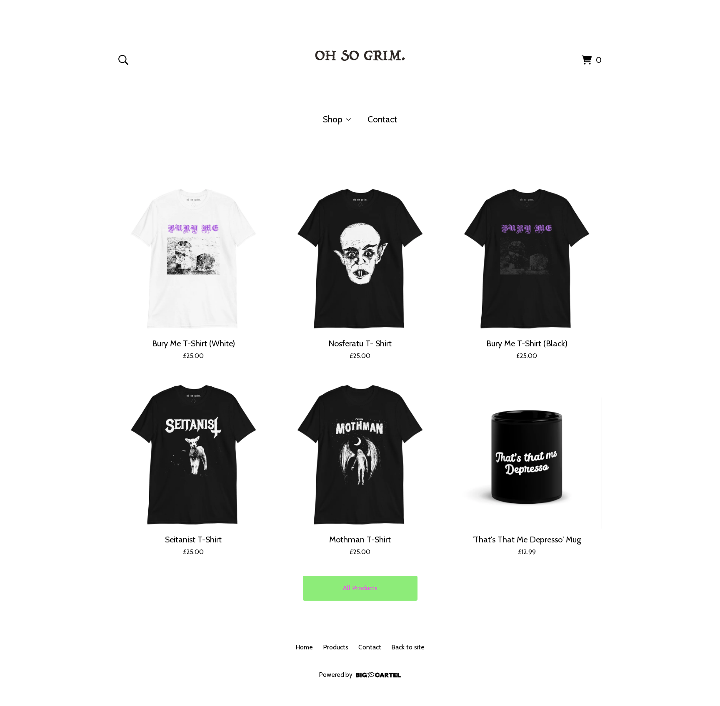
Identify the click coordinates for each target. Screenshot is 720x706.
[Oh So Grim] (360, 58)
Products (335, 647)
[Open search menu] (123, 59)
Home (304, 647)
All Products (360, 588)
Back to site (408, 647)
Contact (382, 119)
